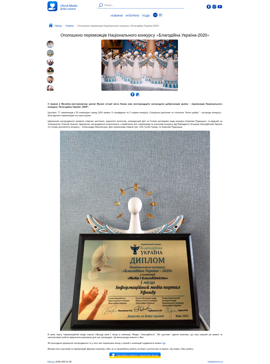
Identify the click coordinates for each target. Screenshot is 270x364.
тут (164, 343)
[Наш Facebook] (208, 6)
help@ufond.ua (215, 361)
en (160, 15)
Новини (117, 15)
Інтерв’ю (132, 15)
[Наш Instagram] (214, 6)
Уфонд (58, 26)
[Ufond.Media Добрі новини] (52, 6)
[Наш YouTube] (220, 6)
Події (146, 15)
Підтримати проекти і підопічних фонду (137, 355)
